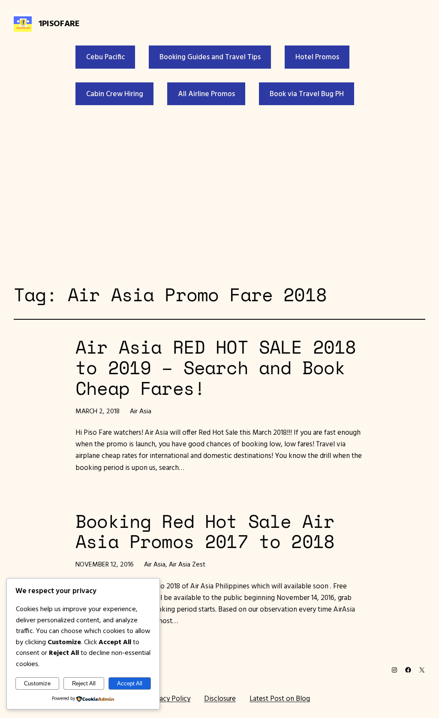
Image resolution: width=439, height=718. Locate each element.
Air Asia (140, 410)
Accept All (129, 683)
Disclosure (220, 698)
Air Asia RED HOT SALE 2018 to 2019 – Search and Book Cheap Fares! (215, 367)
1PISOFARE (59, 23)
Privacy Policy (168, 698)
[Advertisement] (219, 193)
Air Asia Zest (187, 564)
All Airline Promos (206, 93)
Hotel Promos (317, 56)
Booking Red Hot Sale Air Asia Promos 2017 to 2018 (204, 531)
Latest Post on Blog (280, 698)
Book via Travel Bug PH (307, 93)
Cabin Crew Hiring (114, 93)
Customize (37, 683)
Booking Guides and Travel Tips (210, 56)
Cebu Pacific (105, 56)
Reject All (84, 683)
